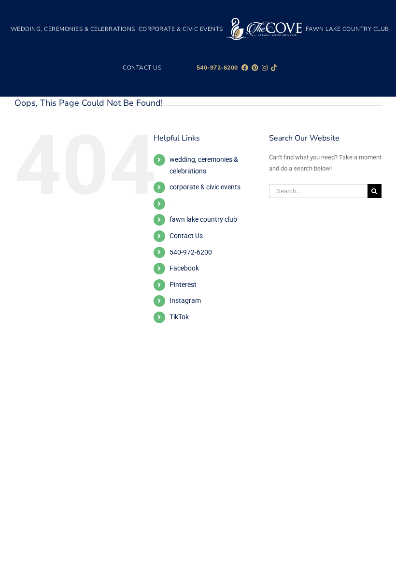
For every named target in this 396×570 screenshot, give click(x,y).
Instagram (185, 300)
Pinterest (183, 284)
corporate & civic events (205, 187)
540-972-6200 (191, 252)
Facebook (184, 268)
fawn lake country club (203, 219)
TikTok (179, 317)
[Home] (264, 29)
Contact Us (186, 236)
